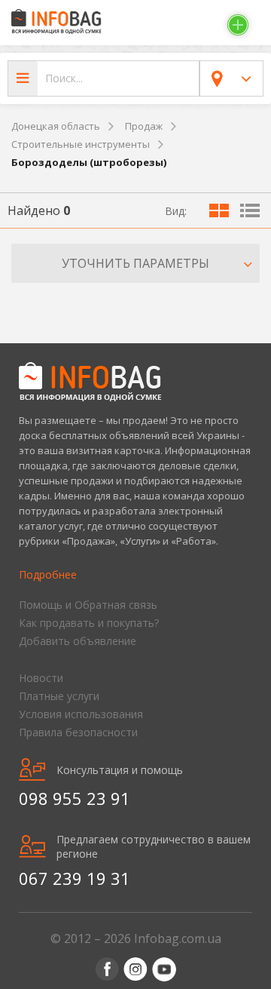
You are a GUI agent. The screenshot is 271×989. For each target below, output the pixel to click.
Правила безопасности (78, 732)
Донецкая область (55, 126)
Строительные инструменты (80, 144)
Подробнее (48, 574)
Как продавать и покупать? (89, 623)
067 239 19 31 (74, 878)
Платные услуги (59, 696)
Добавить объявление (77, 641)
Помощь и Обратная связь (88, 604)
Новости (41, 678)
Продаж (144, 126)
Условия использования (81, 714)
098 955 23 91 (74, 798)
